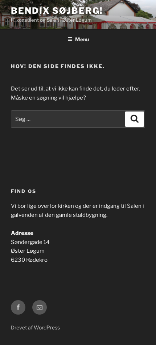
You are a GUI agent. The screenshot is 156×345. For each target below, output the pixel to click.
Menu (82, 39)
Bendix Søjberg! (57, 10)
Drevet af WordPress (35, 327)
